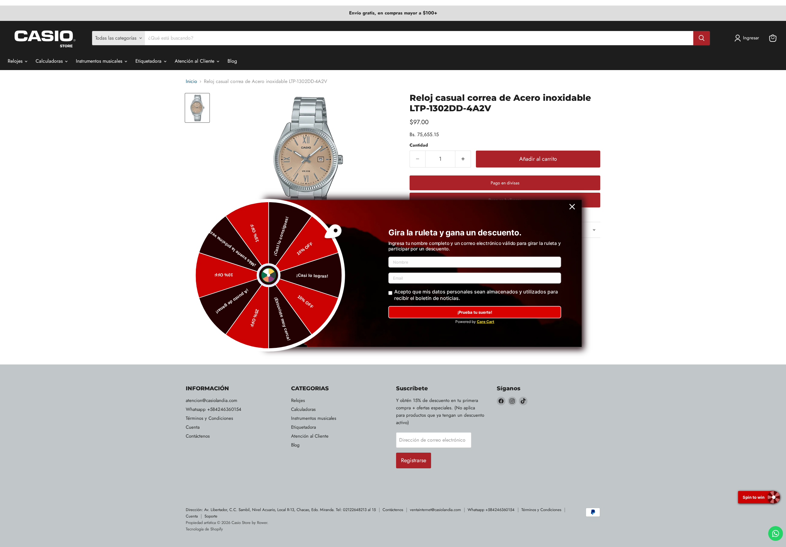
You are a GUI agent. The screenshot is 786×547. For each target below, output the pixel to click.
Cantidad (419, 145)
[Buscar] (701, 38)
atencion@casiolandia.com (211, 400)
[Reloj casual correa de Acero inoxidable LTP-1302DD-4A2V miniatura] (197, 107)
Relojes (16, 61)
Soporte (210, 516)
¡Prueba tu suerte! (474, 312)
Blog (232, 61)
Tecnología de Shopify (204, 529)
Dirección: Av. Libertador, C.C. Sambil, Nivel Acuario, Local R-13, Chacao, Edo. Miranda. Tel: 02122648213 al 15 (281, 510)
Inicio (191, 81)
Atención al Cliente (195, 61)
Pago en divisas (505, 183)
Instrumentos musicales (100, 61)
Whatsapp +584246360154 (213, 409)
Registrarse (413, 460)
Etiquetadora (149, 61)
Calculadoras (50, 61)
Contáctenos (198, 436)
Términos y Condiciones (209, 418)
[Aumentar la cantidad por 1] (463, 159)
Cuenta (193, 427)
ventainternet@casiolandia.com (435, 510)
